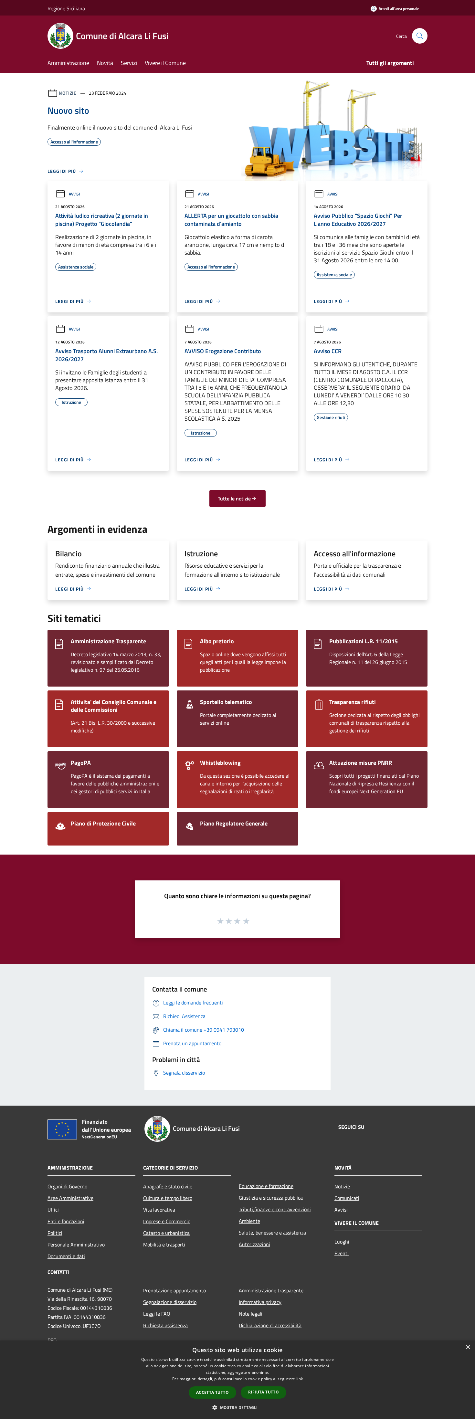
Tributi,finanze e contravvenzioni (275, 1209)
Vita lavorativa (159, 1210)
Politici (55, 1233)
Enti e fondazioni (66, 1221)
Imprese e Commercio (166, 1221)
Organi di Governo (67, 1186)
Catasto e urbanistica (166, 1233)
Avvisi (74, 194)
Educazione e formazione (266, 1186)
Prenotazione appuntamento (174, 1290)
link (299, 1379)
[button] (237, 1407)
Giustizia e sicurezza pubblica (271, 1198)
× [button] (467, 1347)
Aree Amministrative (70, 1198)
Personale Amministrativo (76, 1244)
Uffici (53, 1210)
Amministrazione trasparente (271, 1290)
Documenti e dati (66, 1256)
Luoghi (341, 1242)
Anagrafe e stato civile (167, 1186)
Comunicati (346, 1198)
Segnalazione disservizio (169, 1302)
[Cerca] (420, 36)
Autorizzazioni (254, 1244)
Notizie (68, 92)
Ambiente (249, 1221)
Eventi (341, 1253)
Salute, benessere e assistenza (272, 1232)
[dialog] (237, 1379)
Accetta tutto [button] (212, 1392)
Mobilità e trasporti (164, 1244)
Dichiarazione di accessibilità (270, 1325)
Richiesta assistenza (165, 1325)
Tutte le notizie (234, 498)
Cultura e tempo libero (167, 1198)
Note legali (250, 1314)
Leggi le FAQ (156, 1314)
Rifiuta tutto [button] (263, 1392)
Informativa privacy (260, 1302)
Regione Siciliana (66, 8)
